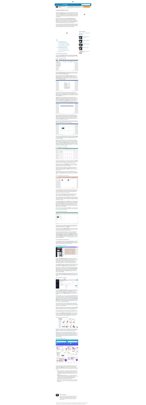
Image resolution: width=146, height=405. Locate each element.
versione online (65, 207)
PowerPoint (66, 189)
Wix (73, 304)
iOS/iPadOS (62, 208)
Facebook (73, 296)
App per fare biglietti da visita (60, 51)
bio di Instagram (65, 299)
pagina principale (74, 264)
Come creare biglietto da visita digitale (63, 49)
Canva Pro (64, 262)
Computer (70, 4)
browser (66, 242)
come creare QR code (73, 315)
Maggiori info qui (75, 311)
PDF (56, 275)
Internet (77, 4)
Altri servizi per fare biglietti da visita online (64, 50)
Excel (57, 225)
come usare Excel (76, 236)
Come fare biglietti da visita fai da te (61, 41)
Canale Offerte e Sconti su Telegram (62, 6)
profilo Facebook (65, 300)
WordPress (68, 303)
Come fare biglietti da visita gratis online (62, 47)
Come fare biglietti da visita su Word (63, 42)
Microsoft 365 (65, 161)
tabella (62, 92)
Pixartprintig (70, 333)
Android (73, 207)
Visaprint (59, 335)
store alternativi (58, 208)
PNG (77, 274)
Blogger (71, 303)
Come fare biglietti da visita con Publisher (64, 43)
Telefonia (74, 4)
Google (75, 296)
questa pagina (63, 295)
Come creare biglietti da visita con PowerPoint (64, 44)
